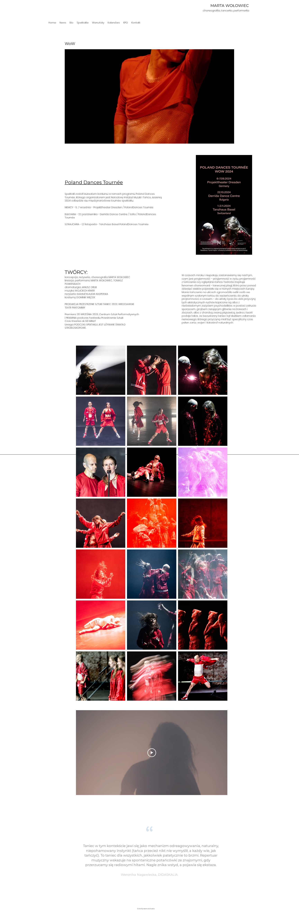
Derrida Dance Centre (113, 214)
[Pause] (69, 139)
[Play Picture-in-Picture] (223, 139)
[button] (82, 22)
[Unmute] (75, 139)
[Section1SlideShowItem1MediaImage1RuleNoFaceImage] (149, 897)
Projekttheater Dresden (107, 207)
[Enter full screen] (229, 139)
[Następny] (288, 860)
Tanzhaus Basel (109, 224)
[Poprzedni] (10, 860)
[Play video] (151, 752)
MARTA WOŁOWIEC (229, 5)
